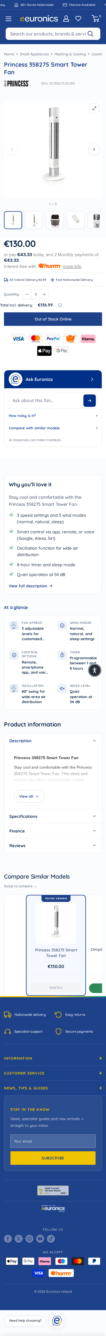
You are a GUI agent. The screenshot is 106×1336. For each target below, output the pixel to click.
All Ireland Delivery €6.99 (28, 280)
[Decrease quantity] (27, 294)
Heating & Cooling (70, 54)
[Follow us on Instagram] (29, 1239)
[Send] (89, 400)
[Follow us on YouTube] (40, 1239)
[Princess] (16, 83)
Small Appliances (34, 54)
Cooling (98, 54)
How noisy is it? (22, 415)
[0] (95, 18)
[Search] (93, 34)
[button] (13, 220)
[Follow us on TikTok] (51, 1239)
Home (9, 54)
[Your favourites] (78, 18)
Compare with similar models (34, 428)
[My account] (66, 18)
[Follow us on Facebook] (8, 1239)
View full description (28, 585)
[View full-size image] (94, 108)
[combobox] (53, 34)
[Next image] (94, 149)
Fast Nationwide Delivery (74, 280)
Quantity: (12, 294)
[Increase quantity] (44, 294)
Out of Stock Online (53, 319)
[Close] (63, 1314)
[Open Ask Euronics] (92, 379)
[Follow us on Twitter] (19, 1239)
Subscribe (53, 1158)
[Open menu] (8, 19)
